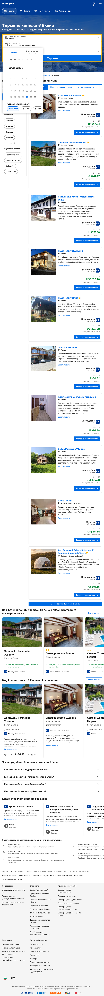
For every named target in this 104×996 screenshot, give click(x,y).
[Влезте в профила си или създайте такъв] (93, 4)
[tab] (14, 52)
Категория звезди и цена (87, 87)
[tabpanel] (23, 85)
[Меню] (100, 4)
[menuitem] (9, 11)
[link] (14, 120)
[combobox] (52, 38)
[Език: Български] (5, 978)
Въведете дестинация (17, 36)
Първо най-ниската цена (61, 87)
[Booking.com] (8, 4)
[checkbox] (35, 72)
